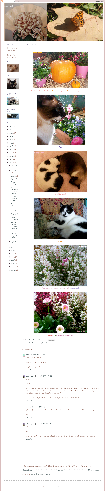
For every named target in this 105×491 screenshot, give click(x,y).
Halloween (49, 343)
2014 (11, 156)
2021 (11, 133)
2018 (11, 143)
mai (12, 257)
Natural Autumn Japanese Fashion (14, 225)
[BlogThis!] (50, 340)
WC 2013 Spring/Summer (14, 198)
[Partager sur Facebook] (53, 340)
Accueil (60, 470)
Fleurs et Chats (13, 183)
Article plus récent (28, 470)
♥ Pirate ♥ (14, 179)
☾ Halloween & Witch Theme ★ (14, 190)
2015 (11, 153)
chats (29, 343)
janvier (13, 270)
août (12, 247)
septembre (14, 242)
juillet (13, 250)
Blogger (60, 487)
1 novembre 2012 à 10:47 (39, 407)
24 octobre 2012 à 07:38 (38, 355)
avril (13, 260)
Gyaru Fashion (14, 210)
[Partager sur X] (51, 340)
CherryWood (35, 343)
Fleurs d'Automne (14, 218)
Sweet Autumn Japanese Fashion (14, 235)
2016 (11, 149)
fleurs (43, 343)
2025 (12, 126)
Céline (28, 355)
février (13, 267)
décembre (14, 166)
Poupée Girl (14, 214)
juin (12, 254)
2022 (12, 130)
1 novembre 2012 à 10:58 (44, 424)
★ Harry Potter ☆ (14, 205)
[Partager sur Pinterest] (54, 340)
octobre (13, 176)
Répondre (29, 370)
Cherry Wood (9, 6)
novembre (14, 171)
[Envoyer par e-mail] (48, 340)
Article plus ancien (93, 470)
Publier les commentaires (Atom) (40, 474)
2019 (11, 140)
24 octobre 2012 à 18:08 (44, 376)
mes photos (55, 343)
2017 (11, 146)
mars (13, 263)
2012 (11, 163)
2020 (12, 136)
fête (40, 343)
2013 (11, 159)
